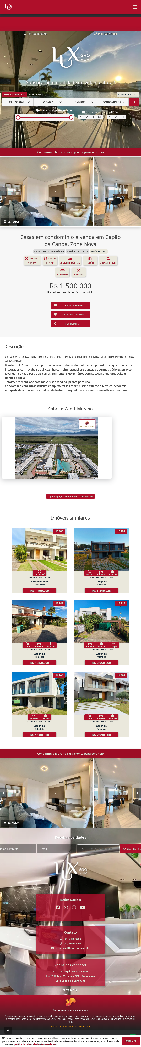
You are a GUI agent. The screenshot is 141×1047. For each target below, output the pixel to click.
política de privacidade (26, 1044)
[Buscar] (134, 102)
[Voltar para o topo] (8, 1030)
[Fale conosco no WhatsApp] (66, 907)
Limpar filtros (128, 94)
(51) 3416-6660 (37, 34)
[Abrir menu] (134, 7)
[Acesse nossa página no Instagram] (74, 907)
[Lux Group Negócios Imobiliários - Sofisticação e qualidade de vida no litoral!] (70, 58)
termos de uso (48, 1044)
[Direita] (137, 191)
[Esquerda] (3, 191)
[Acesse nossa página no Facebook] (58, 907)
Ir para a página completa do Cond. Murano (70, 496)
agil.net (83, 1010)
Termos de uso (82, 1026)
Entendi (130, 1041)
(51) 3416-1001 (107, 34)
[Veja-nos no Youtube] (82, 907)
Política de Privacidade (62, 1026)
